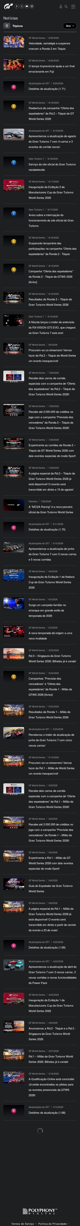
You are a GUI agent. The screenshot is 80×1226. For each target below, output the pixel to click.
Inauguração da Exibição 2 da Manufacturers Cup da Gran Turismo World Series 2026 (51, 192)
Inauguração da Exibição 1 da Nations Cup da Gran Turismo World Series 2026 (52, 582)
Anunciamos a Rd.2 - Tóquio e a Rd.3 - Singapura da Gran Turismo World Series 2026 (52, 1033)
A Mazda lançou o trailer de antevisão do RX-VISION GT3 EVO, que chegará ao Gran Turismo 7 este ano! (52, 327)
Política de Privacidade (52, 1224)
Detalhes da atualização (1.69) (47, 947)
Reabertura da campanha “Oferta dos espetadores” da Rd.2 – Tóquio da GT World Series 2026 (51, 113)
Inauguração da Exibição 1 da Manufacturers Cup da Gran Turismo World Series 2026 (51, 1005)
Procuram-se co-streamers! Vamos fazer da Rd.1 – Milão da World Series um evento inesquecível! (52, 768)
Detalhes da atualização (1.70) (47, 529)
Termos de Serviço (22, 1224)
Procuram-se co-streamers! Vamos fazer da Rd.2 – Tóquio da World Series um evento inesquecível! (52, 355)
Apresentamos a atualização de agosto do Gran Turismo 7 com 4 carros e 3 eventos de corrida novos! (52, 141)
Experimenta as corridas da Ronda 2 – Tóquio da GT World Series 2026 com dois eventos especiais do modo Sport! (52, 450)
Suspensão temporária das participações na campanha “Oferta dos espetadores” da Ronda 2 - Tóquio (53, 248)
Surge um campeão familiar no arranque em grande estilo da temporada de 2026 (47, 610)
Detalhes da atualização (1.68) (47, 1112)
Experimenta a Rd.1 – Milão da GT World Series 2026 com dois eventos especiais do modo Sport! (51, 863)
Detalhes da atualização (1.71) (47, 89)
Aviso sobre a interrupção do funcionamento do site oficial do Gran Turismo (51, 220)
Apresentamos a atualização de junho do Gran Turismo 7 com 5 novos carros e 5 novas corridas (52, 554)
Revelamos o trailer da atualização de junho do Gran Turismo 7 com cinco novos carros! (51, 740)
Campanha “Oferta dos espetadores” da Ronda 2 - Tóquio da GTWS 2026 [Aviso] (51, 276)
